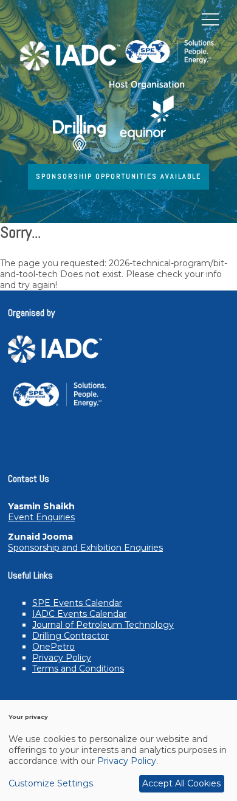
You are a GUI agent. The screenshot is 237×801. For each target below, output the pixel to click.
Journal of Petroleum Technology (103, 624)
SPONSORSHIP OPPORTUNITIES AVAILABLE (118, 176)
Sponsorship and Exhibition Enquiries (85, 547)
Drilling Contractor (70, 635)
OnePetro (53, 646)
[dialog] (118, 750)
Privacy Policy (61, 657)
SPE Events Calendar (77, 602)
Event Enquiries (41, 517)
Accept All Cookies (181, 783)
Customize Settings (51, 783)
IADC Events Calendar (79, 613)
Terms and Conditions (78, 668)
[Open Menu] (210, 19)
